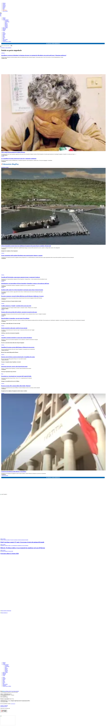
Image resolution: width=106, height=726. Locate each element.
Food (3, 9)
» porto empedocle (8, 47)
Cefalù (4, 30)
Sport (4, 8)
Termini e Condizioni (4, 705)
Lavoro (4, 37)
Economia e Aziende (4, 167)
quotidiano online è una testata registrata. (9, 691)
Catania (4, 4)
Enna (6, 22)
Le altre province (6, 19)
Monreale (4, 28)
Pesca (2, 373)
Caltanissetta (7, 21)
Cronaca (4, 6)
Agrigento (6, 20)
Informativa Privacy (3, 706)
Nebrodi (4, 29)
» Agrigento (2, 47)
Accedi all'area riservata (53, 43)
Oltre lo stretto (5, 11)
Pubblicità (4, 40)
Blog (3, 38)
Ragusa (6, 24)
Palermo (4, 3)
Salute (4, 36)
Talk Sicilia (5, 10)
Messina (6, 23)
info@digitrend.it (13, 703)
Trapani (6, 26)
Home (4, 32)
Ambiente (3, 52)
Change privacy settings (7, 41)
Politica (4, 7)
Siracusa (4, 5)
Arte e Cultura (5, 39)
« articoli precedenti (4, 475)
